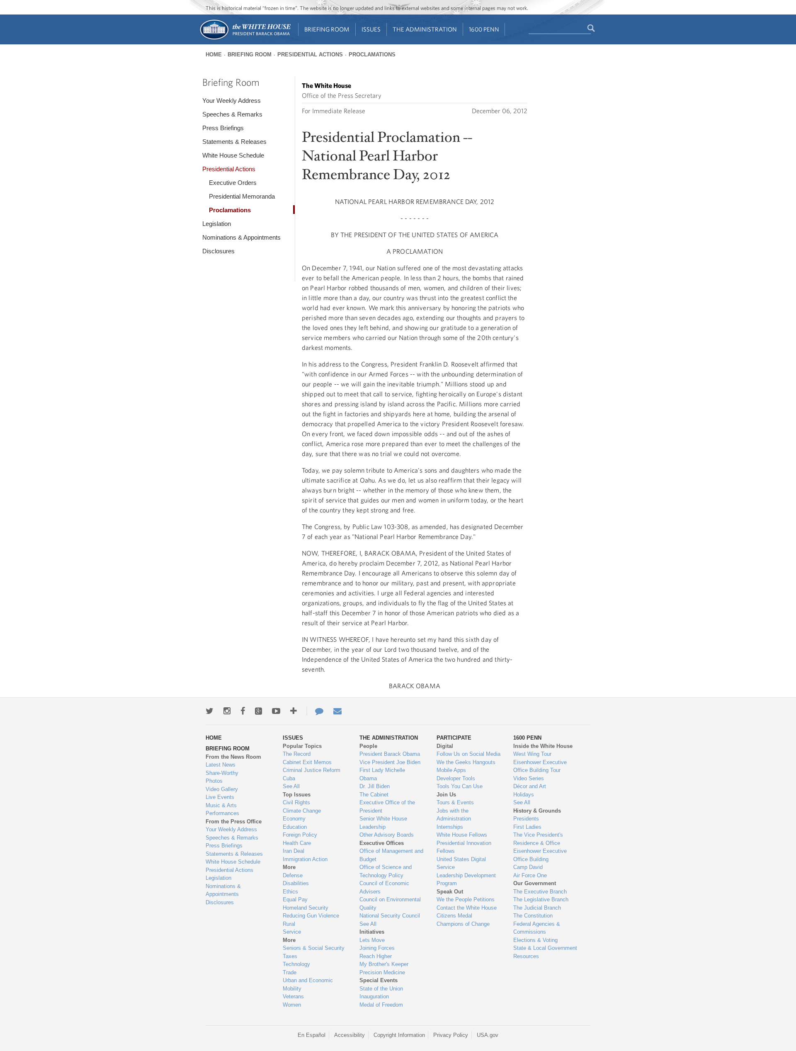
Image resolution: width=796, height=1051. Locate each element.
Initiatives (371, 932)
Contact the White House (467, 908)
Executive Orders (233, 182)
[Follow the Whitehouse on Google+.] (258, 711)
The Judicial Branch (537, 908)
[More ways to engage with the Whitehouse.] (293, 711)
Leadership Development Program (466, 879)
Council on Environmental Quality (390, 903)
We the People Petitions (466, 899)
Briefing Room (326, 29)
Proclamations (372, 54)
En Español (311, 1035)
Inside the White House (543, 746)
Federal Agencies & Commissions (536, 928)
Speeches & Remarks (232, 114)
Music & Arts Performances (222, 809)
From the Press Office (234, 821)
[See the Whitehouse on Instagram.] (227, 711)
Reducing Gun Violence (311, 916)
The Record (297, 754)
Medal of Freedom (381, 1005)
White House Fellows (462, 835)
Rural (289, 924)
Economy (294, 819)
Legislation (216, 223)
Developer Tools (456, 778)
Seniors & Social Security (314, 948)
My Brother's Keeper (383, 964)
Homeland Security (305, 908)
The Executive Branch (540, 891)
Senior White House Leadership (383, 823)
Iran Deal (293, 851)
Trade (289, 972)
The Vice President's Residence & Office (538, 839)
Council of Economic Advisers (384, 887)
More (289, 867)
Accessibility (349, 1035)
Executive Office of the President (387, 806)
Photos (214, 781)
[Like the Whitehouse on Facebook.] (242, 711)
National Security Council (389, 916)
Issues (371, 29)
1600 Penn (484, 29)
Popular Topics (302, 746)
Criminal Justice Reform (311, 770)
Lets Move (372, 940)
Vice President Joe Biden (389, 762)
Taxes (290, 956)
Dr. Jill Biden (374, 786)
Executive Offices (381, 843)
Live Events (220, 797)
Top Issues (297, 794)
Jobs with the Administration (454, 815)
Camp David (528, 867)
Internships (450, 827)
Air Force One (530, 875)
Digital (445, 746)
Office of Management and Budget (391, 855)
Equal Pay (295, 899)
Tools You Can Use (460, 786)
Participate (454, 738)
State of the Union (381, 988)
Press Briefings (223, 127)
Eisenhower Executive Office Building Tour (540, 766)
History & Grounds (537, 811)
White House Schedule (233, 155)
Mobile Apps (451, 770)
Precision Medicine (382, 972)
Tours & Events (455, 802)
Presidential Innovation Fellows (464, 847)
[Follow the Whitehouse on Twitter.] (210, 711)
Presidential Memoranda (242, 196)
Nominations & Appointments (241, 237)
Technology (296, 964)
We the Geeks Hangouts (466, 762)
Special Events (378, 980)
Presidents (526, 819)
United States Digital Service (461, 863)
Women (292, 1005)
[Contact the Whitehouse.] (315, 711)
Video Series (528, 778)
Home (214, 54)
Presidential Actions (310, 54)
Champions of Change (463, 924)
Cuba (289, 778)
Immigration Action (305, 859)
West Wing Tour (532, 754)
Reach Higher (375, 956)
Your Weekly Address (231, 100)
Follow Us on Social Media (468, 754)
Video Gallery (222, 789)
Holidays (523, 794)
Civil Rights (296, 802)
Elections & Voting (535, 940)
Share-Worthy (222, 773)
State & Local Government (545, 948)
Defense (293, 875)
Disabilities (296, 883)
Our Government (534, 883)
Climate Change (302, 811)
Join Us (446, 794)
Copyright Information (399, 1035)
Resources (526, 956)
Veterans (293, 996)
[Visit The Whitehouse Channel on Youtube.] (276, 711)
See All (291, 786)
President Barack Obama (389, 754)
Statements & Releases (234, 141)
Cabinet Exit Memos (307, 762)
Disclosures (218, 251)
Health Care (297, 843)
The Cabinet (373, 794)
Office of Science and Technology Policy (385, 871)
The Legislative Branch (540, 899)
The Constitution (533, 916)
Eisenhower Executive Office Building (540, 855)
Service (292, 932)
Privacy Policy (450, 1035)
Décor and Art (529, 786)
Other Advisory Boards (386, 835)
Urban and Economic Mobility (308, 984)
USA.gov (487, 1035)
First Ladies (527, 827)
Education (295, 827)
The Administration (425, 29)
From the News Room (233, 757)
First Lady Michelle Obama (382, 774)
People (368, 746)
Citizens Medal (454, 916)
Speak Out (450, 891)
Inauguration (374, 996)
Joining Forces (377, 948)
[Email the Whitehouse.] (337, 711)
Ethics (290, 891)
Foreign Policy (300, 835)
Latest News (220, 765)
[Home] (245, 39)
